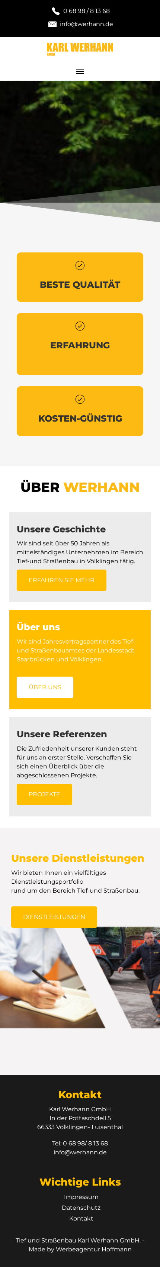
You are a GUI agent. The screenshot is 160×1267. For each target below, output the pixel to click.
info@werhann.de (80, 1152)
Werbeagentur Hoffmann (94, 1249)
